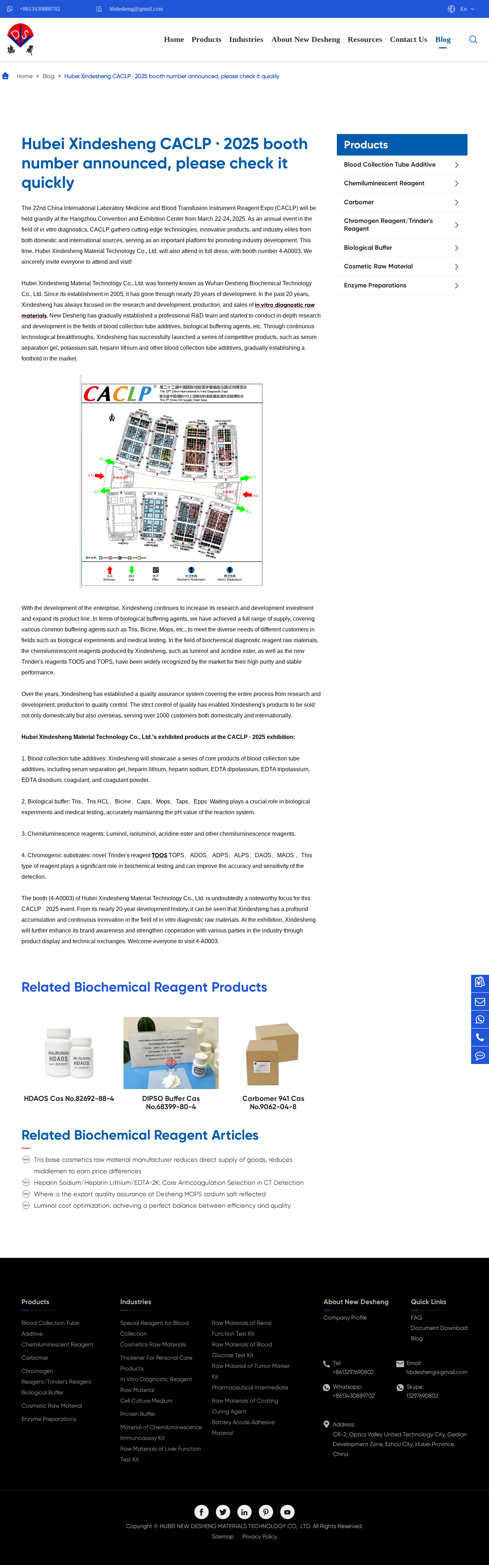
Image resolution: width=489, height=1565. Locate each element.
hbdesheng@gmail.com (136, 9)
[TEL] (480, 1037)
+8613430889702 (40, 9)
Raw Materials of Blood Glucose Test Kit (242, 1350)
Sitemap (223, 1536)
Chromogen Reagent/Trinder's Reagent (388, 225)
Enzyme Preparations (375, 285)
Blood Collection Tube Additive (390, 164)
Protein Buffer (137, 1414)
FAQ (416, 1317)
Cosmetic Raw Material (378, 267)
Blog (443, 39)
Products (207, 39)
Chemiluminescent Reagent (384, 183)
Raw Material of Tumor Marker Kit (251, 1371)
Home (174, 39)
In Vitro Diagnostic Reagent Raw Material (156, 1384)
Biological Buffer (368, 248)
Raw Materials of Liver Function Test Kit (160, 1454)
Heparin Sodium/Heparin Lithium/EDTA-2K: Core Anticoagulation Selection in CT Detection (169, 1182)
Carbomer (359, 202)
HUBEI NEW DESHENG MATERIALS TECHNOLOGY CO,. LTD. (235, 1526)
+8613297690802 (353, 1372)
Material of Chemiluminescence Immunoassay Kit (161, 1432)
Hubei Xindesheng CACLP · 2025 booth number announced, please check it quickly (171, 76)
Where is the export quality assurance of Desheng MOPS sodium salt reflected (150, 1194)
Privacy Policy (259, 1536)
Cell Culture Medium (146, 1400)
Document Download (439, 1328)
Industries (246, 39)
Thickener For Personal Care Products (156, 1363)
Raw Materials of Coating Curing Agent (245, 1406)
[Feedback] (480, 1055)
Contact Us (408, 39)
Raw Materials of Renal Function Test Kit (241, 1328)
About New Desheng (305, 39)
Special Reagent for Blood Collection (154, 1328)
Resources (365, 39)
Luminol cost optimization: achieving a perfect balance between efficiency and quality (162, 1205)
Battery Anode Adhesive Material (243, 1427)
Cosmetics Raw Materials (153, 1344)
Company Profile (345, 1317)
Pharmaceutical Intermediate (250, 1387)
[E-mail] (480, 1001)
